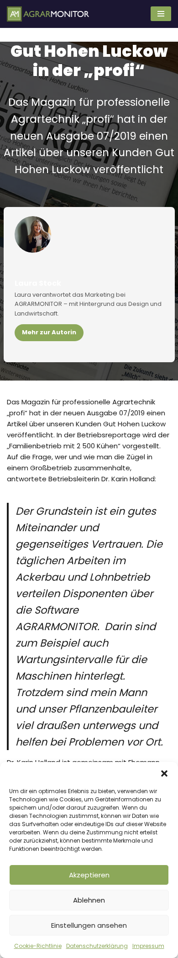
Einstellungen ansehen (89, 925)
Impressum (148, 946)
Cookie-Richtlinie (38, 946)
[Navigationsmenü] (161, 13)
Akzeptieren (89, 875)
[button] (164, 773)
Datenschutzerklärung (97, 946)
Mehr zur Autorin (49, 332)
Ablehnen (89, 900)
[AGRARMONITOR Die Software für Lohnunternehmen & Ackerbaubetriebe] (48, 14)
